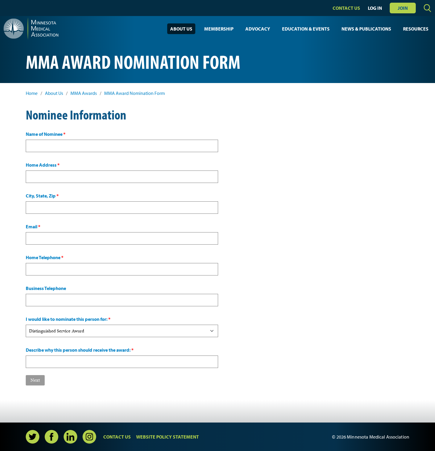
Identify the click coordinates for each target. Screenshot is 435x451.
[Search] (427, 8)
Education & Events (306, 29)
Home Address (42, 165)
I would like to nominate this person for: (68, 319)
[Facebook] (51, 437)
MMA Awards (83, 93)
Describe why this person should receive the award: (79, 350)
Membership (218, 29)
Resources (415, 29)
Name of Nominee (45, 134)
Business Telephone (46, 288)
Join (403, 8)
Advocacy (257, 29)
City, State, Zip (42, 196)
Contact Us (346, 8)
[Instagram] (89, 437)
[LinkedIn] (70, 437)
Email (33, 227)
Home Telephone (44, 257)
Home (32, 93)
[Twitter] (32, 437)
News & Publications (366, 29)
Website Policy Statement (167, 437)
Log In (375, 8)
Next (35, 380)
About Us (181, 29)
